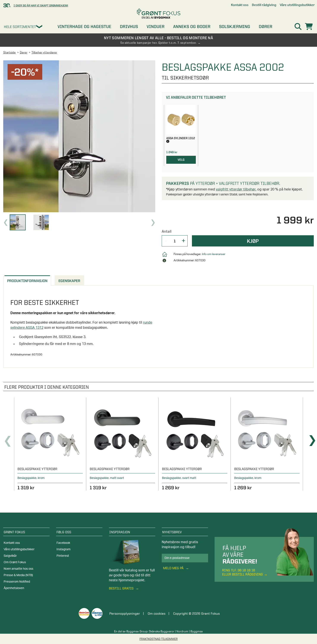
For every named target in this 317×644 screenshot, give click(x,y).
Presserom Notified (17, 581)
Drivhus (129, 26)
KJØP (253, 241)
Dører (265, 26)
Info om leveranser (213, 254)
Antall (166, 231)
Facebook (63, 542)
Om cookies (156, 613)
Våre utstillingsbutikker (19, 549)
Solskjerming (234, 26)
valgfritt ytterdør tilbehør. (236, 189)
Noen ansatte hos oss (18, 568)
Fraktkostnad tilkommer (159, 639)
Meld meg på (173, 568)
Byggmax (196, 631)
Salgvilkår (10, 555)
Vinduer (156, 26)
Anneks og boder (191, 26)
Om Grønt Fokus (15, 562)
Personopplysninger (124, 613)
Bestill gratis (121, 588)
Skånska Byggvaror (161, 631)
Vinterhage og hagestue (84, 26)
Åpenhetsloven (14, 588)
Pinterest (62, 555)
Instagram (63, 549)
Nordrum (182, 631)
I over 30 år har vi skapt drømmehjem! (41, 5)
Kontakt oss (12, 542)
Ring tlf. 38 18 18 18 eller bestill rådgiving (242, 572)
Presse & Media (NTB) (18, 575)
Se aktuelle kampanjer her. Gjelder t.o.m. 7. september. (158, 42)
